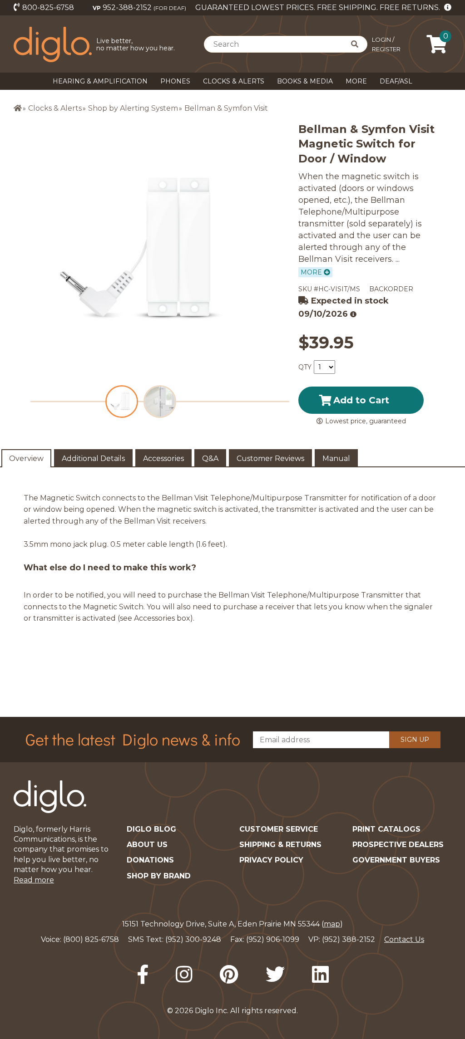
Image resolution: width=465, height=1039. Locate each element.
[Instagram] (184, 974)
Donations (150, 860)
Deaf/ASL (396, 81)
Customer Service (278, 829)
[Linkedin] (320, 974)
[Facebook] (142, 974)
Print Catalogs (386, 829)
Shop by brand (159, 876)
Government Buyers (396, 860)
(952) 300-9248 (193, 939)
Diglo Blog (151, 829)
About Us (147, 844)
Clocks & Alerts (233, 81)
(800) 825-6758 (91, 939)
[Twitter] (275, 974)
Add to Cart (361, 400)
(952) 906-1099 (272, 939)
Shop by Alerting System (133, 108)
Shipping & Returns (280, 844)
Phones (175, 81)
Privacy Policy (271, 860)
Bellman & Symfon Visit (226, 108)
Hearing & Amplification (100, 81)
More (356, 81)
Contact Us (404, 939)
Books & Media (305, 81)
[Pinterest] (229, 974)
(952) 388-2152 (348, 939)
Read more (34, 880)
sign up (415, 739)
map (332, 924)
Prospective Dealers (398, 844)
